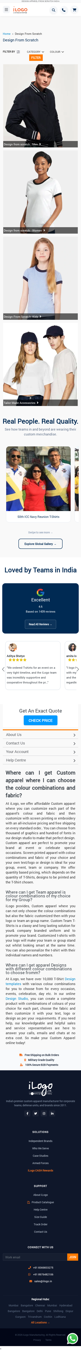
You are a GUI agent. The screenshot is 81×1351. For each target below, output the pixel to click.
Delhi (40, 1311)
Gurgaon (20, 1316)
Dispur (69, 1311)
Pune (48, 1311)
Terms (48, 1339)
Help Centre (16, 760)
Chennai (40, 1305)
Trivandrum (35, 1316)
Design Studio (17, 998)
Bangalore (27, 1305)
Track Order (40, 1224)
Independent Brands (40, 1141)
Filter (36, 58)
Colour (55, 51)
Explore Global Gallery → (40, 544)
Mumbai (13, 1305)
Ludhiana (60, 1316)
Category (33, 51)
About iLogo (40, 1195)
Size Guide (40, 1217)
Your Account (17, 751)
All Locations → (40, 1322)
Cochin (48, 1316)
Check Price (41, 720)
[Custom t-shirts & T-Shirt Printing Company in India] (21, 9)
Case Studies (40, 1155)
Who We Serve (40, 1148)
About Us (13, 734)
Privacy (37, 1339)
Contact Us (15, 743)
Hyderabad (65, 1305)
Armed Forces (40, 1163)
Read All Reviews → (40, 624)
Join (72, 1257)
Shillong (58, 1311)
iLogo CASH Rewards (40, 1170)
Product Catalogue (42, 1202)
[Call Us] (64, 10)
